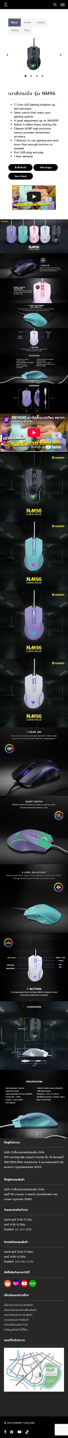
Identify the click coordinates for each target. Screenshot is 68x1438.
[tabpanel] (34, 57)
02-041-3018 (23, 1230)
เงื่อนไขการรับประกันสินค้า (18, 1305)
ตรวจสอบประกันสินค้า (16, 1320)
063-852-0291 (24, 1262)
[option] (34, 55)
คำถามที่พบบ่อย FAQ (16, 1325)
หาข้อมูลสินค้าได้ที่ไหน (16, 1330)
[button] (62, 4)
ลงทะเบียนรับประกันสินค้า (18, 1315)
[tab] (14, 22)
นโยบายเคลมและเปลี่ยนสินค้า (20, 1310)
